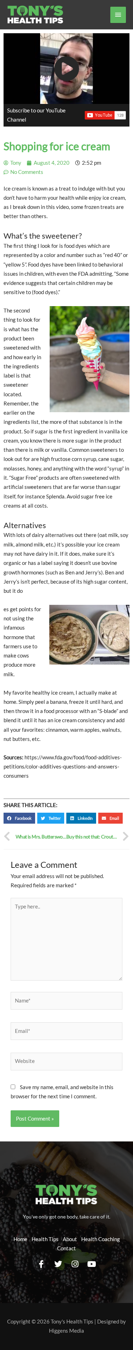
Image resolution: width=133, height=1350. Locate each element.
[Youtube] (92, 1264)
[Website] (66, 1062)
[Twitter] (58, 1264)
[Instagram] (75, 1264)
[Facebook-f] (41, 1264)
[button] (19, 818)
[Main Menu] (118, 15)
